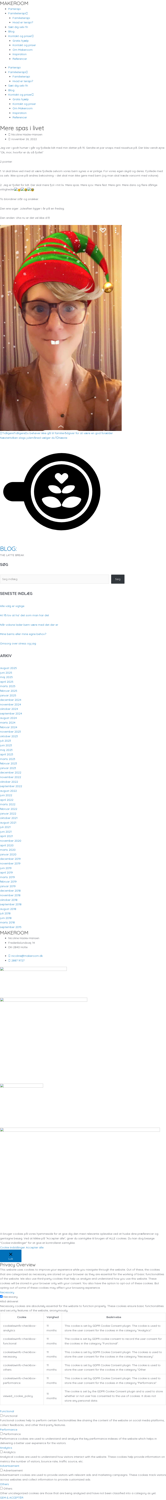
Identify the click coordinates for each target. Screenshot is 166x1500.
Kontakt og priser (24, 45)
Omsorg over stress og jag (18, 643)
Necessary (10, 1296)
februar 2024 (8, 727)
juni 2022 (6, 795)
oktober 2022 (9, 781)
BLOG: (8, 548)
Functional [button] (7, 1411)
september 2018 (10, 904)
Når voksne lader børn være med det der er (29, 624)
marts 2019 (7, 877)
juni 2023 (6, 745)
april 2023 (6, 754)
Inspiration (20, 54)
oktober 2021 (8, 818)
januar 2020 (8, 854)
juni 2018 (6, 918)
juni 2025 (6, 672)
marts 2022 (7, 804)
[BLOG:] (52, 542)
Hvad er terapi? (23, 22)
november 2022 (10, 777)
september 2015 (10, 927)
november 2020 (10, 840)
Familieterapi (21, 18)
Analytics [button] (6, 1447)
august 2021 (8, 822)
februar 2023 (8, 763)
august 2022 (8, 790)
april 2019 (6, 872)
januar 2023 (8, 768)
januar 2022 (8, 813)
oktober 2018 (8, 899)
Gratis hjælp (21, 40)
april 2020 (7, 845)
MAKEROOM (14, 3)
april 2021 (6, 836)
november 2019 (10, 863)
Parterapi (14, 8)
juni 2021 (6, 831)
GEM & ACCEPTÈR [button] (11, 1497)
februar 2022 (8, 808)
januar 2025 (8, 695)
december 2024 (10, 699)
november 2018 (10, 895)
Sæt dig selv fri (18, 27)
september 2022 (11, 786)
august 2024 (8, 718)
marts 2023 (7, 759)
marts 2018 (7, 922)
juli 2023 (5, 740)
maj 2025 (6, 677)
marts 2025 (7, 686)
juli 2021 (5, 827)
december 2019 (10, 858)
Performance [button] (8, 1429)
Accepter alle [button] (35, 1247)
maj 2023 (6, 750)
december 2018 (10, 890)
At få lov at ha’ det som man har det (24, 615)
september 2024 (11, 713)
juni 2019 (6, 868)
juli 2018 (5, 913)
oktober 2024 (9, 708)
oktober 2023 (9, 736)
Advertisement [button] (9, 1465)
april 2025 (6, 681)
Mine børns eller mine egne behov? (23, 634)
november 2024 (10, 704)
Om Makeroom (23, 49)
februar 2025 (8, 690)
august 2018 (8, 909)
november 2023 (10, 731)
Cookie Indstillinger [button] (12, 1247)
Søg (117, 579)
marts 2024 (7, 722)
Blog (11, 31)
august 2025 (8, 668)
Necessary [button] (7, 1292)
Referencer (20, 58)
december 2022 (10, 772)
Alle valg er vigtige (12, 606)
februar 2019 (8, 881)
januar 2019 (8, 886)
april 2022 (6, 799)
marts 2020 (8, 849)
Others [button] (4, 1484)
